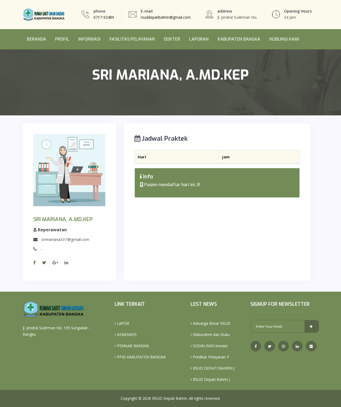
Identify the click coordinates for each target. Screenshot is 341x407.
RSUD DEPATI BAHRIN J (213, 368)
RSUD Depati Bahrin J (211, 379)
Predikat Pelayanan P (210, 356)
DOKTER (172, 39)
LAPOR (122, 323)
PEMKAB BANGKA (132, 345)
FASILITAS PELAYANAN (132, 39)
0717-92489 (104, 17)
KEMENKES (126, 334)
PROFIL (62, 39)
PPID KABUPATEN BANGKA (141, 356)
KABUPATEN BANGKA (239, 39)
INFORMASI (89, 39)
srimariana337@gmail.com (65, 239)
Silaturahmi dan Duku (211, 334)
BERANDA (36, 39)
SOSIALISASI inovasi (210, 345)
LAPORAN (199, 39)
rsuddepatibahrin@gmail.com (166, 17)
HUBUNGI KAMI (284, 39)
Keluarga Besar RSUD (211, 323)
